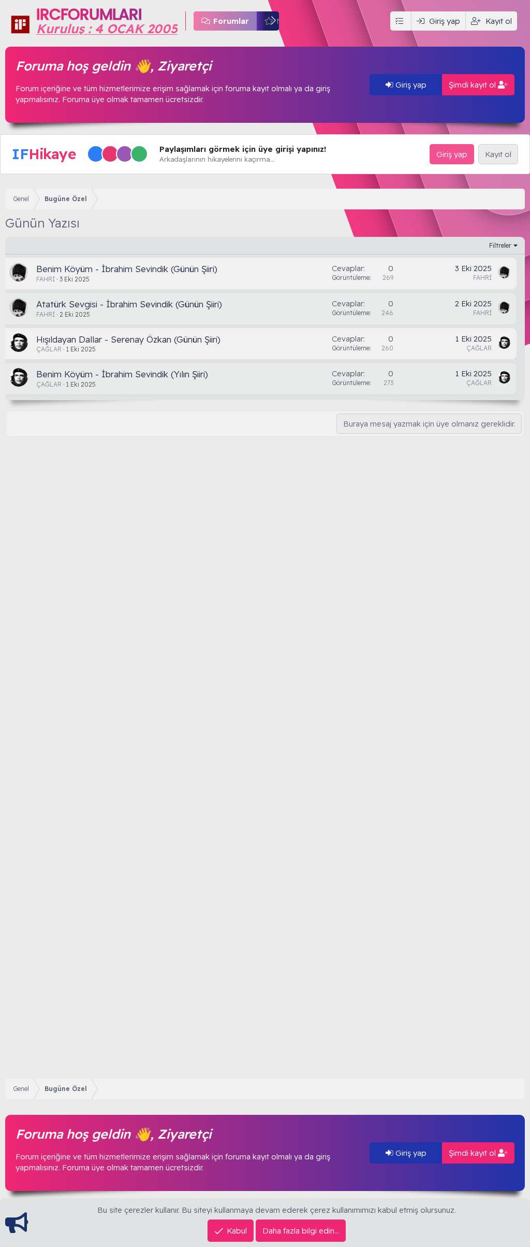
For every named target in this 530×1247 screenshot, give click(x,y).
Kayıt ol (498, 154)
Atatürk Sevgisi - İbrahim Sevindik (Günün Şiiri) (129, 304)
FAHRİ (45, 279)
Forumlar (231, 21)
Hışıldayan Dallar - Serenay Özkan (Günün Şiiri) (128, 339)
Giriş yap (409, 85)
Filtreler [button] (500, 245)
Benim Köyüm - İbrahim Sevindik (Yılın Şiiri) (122, 374)
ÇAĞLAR (49, 349)
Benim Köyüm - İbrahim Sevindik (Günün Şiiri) (126, 268)
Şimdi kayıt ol (473, 85)
